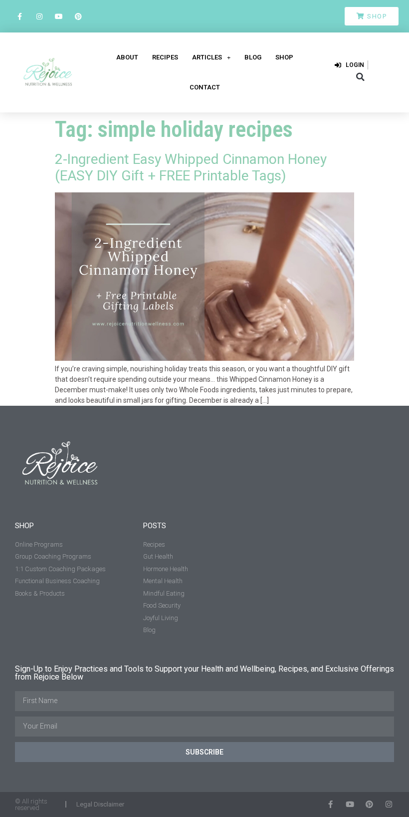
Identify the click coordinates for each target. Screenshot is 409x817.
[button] (360, 76)
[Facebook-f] (19, 16)
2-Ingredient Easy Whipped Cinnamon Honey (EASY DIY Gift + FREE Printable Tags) (191, 167)
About (127, 57)
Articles (207, 57)
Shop (284, 57)
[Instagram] (39, 16)
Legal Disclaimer (100, 804)
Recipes (165, 57)
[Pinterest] (78, 16)
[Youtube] (58, 16)
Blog (252, 57)
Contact (205, 87)
